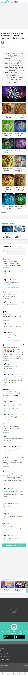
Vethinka (9, 279)
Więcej (25, 674)
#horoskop (12, 223)
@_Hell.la (6, 516)
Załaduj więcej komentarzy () (14, 545)
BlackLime (7, 389)
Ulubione (7, 47)
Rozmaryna (8, 312)
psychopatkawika (9, 292)
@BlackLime (7, 404)
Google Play (10, 637)
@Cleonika (7, 538)
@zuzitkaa (7, 439)
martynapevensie (11, 446)
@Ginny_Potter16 (9, 366)
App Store (20, 637)
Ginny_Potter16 (9, 345)
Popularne (8, 674)
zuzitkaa (7, 424)
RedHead (7, 471)
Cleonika (7, 523)
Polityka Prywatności (5, 656)
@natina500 (7, 282)
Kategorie (14, 674)
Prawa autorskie (4, 653)
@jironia (6, 335)
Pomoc (2, 648)
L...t (6, 41)
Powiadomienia (19, 674)
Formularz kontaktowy (5, 659)
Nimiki (7, 458)
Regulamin (3, 651)
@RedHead (7, 491)
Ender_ (8, 364)
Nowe (3, 674)
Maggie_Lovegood (9, 503)
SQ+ (16, 1)
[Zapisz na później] (10, 47)
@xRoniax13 (7, 326)
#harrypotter (5, 223)
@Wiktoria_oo (8, 305)
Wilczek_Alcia (10, 302)
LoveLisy (7, 259)
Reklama (6, 642)
